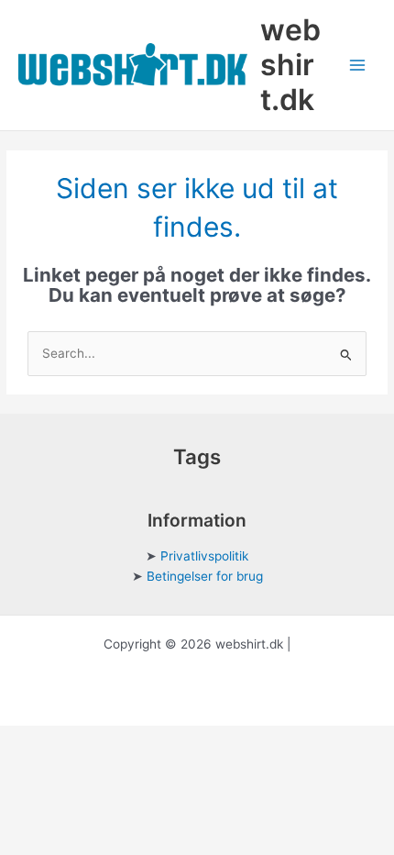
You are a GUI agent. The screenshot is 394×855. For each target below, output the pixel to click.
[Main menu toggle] (358, 65)
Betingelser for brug (205, 576)
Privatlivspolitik (204, 556)
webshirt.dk (290, 65)
